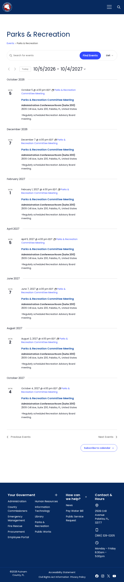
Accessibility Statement (62, 572)
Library (39, 516)
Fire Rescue (15, 526)
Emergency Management (16, 518)
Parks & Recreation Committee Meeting (47, 100)
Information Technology (42, 509)
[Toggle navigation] (109, 7)
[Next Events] (15, 69)
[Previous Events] (9, 69)
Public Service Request (74, 518)
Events (10, 43)
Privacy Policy (78, 577)
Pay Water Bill (74, 511)
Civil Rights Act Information (54, 577)
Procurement (16, 532)
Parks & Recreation (42, 524)
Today (25, 69)
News (69, 505)
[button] (119, 7)
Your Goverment (21, 495)
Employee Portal (18, 537)
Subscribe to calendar (97, 448)
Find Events (90, 55)
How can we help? (73, 497)
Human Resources (46, 501)
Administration (17, 501)
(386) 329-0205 (105, 535)
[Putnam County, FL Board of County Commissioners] (7, 7)
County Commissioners (17, 509)
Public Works (43, 532)
